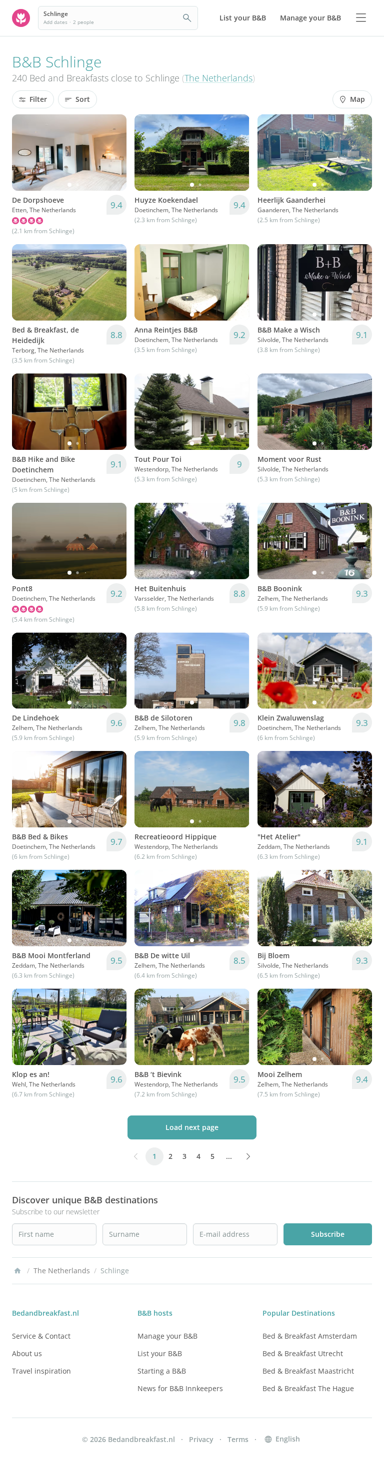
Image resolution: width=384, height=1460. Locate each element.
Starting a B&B (162, 1371)
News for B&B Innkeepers (180, 1388)
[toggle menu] (361, 18)
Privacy (201, 1439)
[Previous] (26, 152)
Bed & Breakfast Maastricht (308, 1371)
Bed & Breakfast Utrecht (302, 1353)
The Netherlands (218, 78)
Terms (238, 1439)
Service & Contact (41, 1336)
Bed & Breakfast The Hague (308, 1388)
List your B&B (160, 1353)
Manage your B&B (168, 1336)
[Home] (17, 1270)
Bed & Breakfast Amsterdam (309, 1336)
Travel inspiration (41, 1371)
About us (27, 1353)
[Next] (113, 152)
